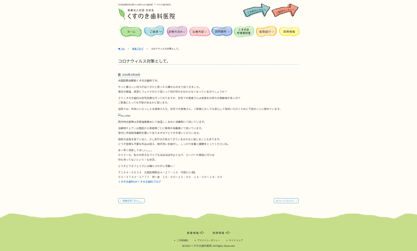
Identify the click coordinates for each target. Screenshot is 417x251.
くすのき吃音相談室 (244, 34)
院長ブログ (138, 48)
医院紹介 (267, 34)
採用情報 (289, 34)
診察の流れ (177, 34)
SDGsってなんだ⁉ (285, 200)
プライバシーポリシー (208, 240)
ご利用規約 (182, 240)
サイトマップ (236, 240)
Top (122, 48)
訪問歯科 (222, 34)
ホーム (130, 34)
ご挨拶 (154, 34)
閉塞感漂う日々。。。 (132, 200)
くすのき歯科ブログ (149, 181)
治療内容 (200, 34)
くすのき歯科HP (127, 181)
